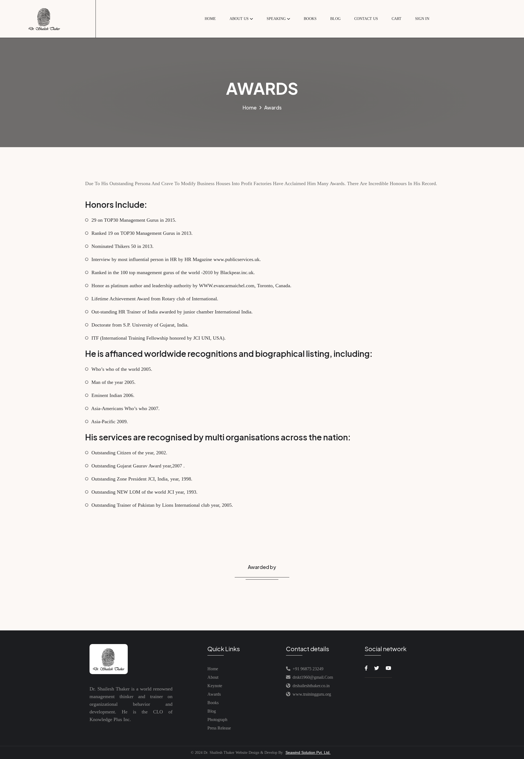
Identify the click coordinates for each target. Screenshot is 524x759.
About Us (239, 19)
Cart (396, 19)
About (212, 677)
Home (212, 668)
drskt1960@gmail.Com (313, 677)
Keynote (214, 685)
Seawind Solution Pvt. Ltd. (308, 752)
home (210, 19)
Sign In (422, 19)
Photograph (217, 719)
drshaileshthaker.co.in (310, 685)
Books (310, 19)
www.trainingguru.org (310, 694)
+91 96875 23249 (306, 668)
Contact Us (366, 19)
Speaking (276, 19)
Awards (214, 694)
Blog (335, 19)
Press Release (219, 728)
